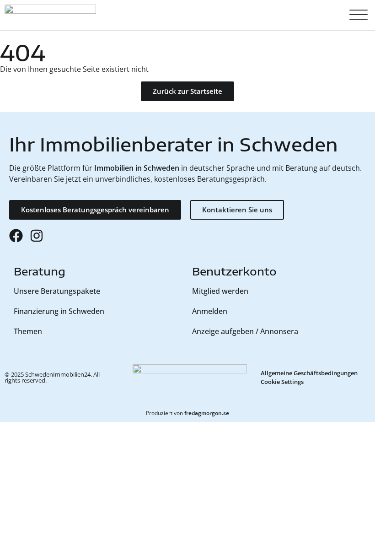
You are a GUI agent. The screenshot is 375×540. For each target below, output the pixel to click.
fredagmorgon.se (206, 413)
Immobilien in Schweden (136, 168)
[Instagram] (36, 236)
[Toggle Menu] (358, 15)
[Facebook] (16, 236)
